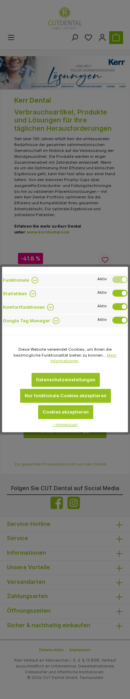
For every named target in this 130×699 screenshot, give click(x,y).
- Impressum (65, 424)
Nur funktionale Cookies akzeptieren (65, 395)
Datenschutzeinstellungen (65, 379)
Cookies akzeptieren (66, 412)
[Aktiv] (120, 279)
